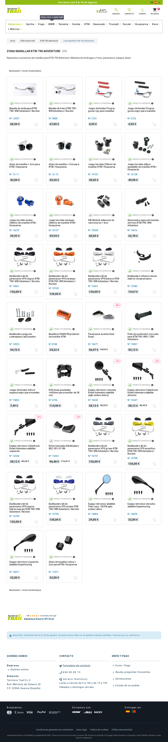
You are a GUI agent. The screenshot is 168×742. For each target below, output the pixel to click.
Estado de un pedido (127, 685)
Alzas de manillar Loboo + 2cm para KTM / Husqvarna (63, 563)
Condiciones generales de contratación (54, 729)
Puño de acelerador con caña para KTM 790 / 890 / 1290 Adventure (142, 337)
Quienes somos (19, 669)
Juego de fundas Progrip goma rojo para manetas (101, 109)
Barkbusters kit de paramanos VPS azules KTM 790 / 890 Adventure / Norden (64, 506)
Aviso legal (81, 729)
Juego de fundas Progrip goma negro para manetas (141, 109)
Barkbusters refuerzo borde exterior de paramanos (142, 277)
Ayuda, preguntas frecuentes (132, 672)
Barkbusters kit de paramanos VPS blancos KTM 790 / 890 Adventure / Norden (103, 279)
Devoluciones (123, 678)
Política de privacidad (122, 729)
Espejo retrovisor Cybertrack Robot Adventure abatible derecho (142, 392)
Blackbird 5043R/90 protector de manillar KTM (64, 335)
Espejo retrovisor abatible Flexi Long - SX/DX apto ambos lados (101, 506)
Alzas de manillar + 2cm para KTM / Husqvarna (24, 165)
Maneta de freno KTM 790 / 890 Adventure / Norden (62, 109)
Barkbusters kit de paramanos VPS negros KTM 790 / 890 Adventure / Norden (24, 279)
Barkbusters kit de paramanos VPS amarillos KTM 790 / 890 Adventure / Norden (141, 450)
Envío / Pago (122, 665)
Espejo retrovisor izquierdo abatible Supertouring (24, 563)
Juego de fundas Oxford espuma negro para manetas (24, 391)
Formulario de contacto (76, 665)
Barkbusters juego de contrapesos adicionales (22, 335)
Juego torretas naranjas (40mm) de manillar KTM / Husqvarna (62, 223)
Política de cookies (99, 729)
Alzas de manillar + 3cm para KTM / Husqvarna (64, 165)
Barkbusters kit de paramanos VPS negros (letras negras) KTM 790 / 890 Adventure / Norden (24, 508)
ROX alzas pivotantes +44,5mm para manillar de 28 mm (64, 392)
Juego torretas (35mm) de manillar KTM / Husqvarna (102, 165)
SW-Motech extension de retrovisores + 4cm (101, 221)
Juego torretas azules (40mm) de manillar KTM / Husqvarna (22, 223)
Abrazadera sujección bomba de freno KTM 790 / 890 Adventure (143, 223)
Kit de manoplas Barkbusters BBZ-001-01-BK (64, 447)
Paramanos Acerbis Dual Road (101, 335)
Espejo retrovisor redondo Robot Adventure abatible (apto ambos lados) (102, 392)
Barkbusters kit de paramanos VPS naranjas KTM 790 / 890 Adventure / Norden (62, 280)
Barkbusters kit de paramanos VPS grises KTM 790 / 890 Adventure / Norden (103, 448)
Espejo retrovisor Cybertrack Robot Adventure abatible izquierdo (24, 448)
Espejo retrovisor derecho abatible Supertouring (141, 505)
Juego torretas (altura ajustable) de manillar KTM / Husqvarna (142, 167)
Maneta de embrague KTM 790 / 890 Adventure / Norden (24, 109)
